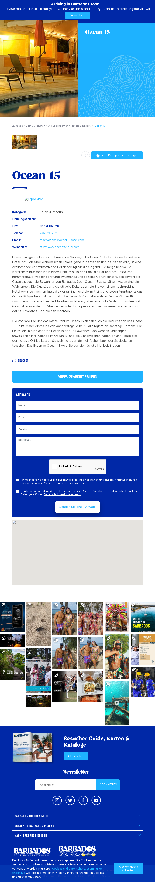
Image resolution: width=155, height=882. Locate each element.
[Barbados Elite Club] (77, 852)
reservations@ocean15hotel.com (62, 240)
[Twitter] (70, 800)
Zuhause (17, 126)
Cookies (57, 868)
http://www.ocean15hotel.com (59, 247)
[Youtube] (96, 800)
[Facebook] (83, 800)
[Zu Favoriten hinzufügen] (85, 155)
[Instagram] (57, 800)
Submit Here (78, 15)
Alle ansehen (76, 756)
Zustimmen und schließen (128, 869)
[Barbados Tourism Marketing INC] (32, 852)
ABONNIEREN (108, 784)
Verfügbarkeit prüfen (77, 376)
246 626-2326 (49, 233)
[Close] (152, 4)
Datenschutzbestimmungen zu (62, 494)
